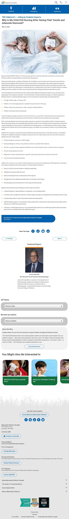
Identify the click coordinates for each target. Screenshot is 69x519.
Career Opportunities (8, 488)
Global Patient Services (11, 463)
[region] (34, 372)
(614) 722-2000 (6, 432)
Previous (10, 238)
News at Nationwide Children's (11, 491)
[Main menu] (66, 2)
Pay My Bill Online (9, 451)
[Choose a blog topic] (33, 306)
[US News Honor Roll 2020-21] (35, 502)
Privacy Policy (34, 512)
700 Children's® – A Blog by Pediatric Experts (21, 17)
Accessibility (15, 516)
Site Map (34, 514)
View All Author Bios (34, 346)
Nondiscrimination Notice (27, 516)
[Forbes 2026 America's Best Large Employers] (44, 502)
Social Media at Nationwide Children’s (34, 415)
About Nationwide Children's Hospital (13, 480)
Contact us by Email (12, 436)
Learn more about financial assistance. (13, 443)
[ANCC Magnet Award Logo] (25, 502)
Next (59, 238)
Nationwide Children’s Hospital (49, 516)
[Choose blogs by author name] (33, 321)
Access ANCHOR (9, 475)
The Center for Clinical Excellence (12, 484)
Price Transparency (7, 447)
